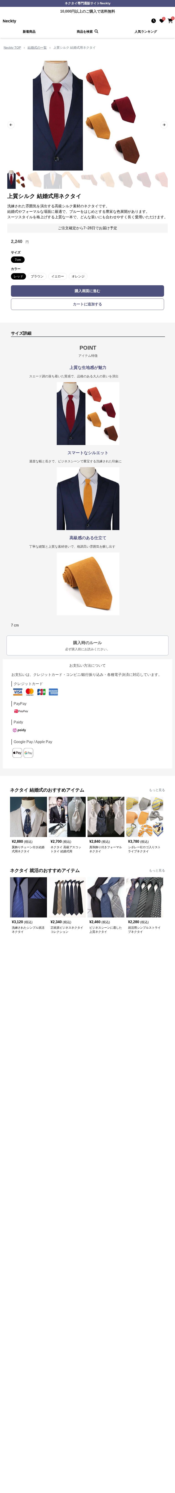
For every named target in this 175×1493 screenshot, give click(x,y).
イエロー (57, 276)
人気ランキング (146, 31)
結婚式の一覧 (37, 47)
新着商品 (29, 31)
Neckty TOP (12, 47)
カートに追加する (87, 304)
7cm (18, 259)
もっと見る (157, 790)
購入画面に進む (87, 291)
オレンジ (78, 276)
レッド (18, 276)
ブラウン (37, 276)
